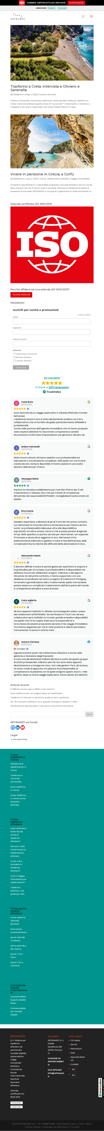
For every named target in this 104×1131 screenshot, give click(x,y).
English (51, 8)
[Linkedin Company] (18, 727)
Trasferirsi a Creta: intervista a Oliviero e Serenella (45, 88)
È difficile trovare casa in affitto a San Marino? (32, 689)
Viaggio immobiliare (80, 179)
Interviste (51, 94)
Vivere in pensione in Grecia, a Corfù (42, 174)
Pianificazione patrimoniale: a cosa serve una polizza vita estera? (42, 706)
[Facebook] (13, 727)
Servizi (74, 1044)
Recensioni (76, 1048)
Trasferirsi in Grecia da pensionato (16, 778)
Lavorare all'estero (24, 361)
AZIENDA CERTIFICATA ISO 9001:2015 (46, 2)
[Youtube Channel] (22, 727)
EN (73, 1069)
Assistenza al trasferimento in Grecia (18, 767)
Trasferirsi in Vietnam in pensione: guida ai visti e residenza (39, 697)
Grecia (42, 94)
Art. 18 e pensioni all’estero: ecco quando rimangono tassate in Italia (43, 702)
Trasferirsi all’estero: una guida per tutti (17, 890)
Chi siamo (75, 1040)
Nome (15, 317)
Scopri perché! (21, 294)
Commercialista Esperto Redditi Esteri (18, 999)
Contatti (75, 1064)
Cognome (17, 328)
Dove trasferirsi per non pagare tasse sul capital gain (36, 693)
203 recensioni (59, 387)
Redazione (18, 94)
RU (73, 1075)
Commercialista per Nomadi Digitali (18, 1011)
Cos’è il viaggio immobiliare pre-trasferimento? (18, 879)
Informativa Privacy (20, 739)
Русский (62, 8)
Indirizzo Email (20, 339)
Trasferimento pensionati (26, 354)
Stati (73, 1053)
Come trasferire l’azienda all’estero (18, 920)
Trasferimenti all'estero (58, 179)
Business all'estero (24, 357)
